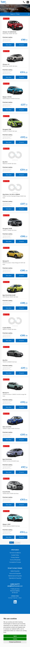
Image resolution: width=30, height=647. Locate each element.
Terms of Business (15, 559)
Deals (7, 5)
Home (2, 5)
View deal (8, 44)
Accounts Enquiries (15, 573)
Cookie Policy (15, 555)
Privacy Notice (15, 557)
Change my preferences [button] (15, 642)
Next (18, 542)
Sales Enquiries (15, 571)
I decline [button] (15, 639)
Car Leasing (14, 5)
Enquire (21, 44)
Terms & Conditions (15, 552)
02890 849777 (15, 584)
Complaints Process (15, 562)
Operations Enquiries (15, 578)
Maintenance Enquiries (15, 576)
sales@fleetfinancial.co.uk (14, 586)
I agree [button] (15, 636)
